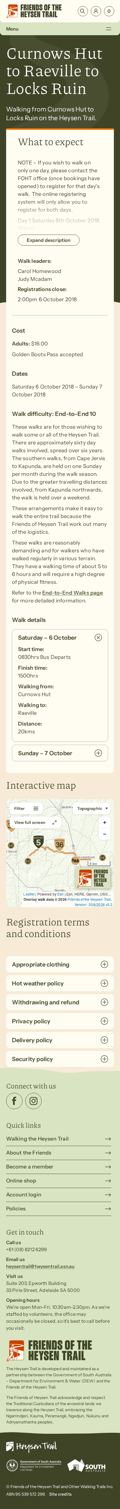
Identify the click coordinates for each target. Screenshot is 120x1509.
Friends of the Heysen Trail (89, 899)
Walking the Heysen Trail (37, 1139)
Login (96, 11)
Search (83, 11)
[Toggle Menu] (109, 29)
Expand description (49, 240)
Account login (23, 1194)
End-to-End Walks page (72, 593)
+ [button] (104, 822)
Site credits (60, 1494)
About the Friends (29, 1153)
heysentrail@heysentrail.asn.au (40, 1266)
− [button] (104, 834)
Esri (60, 893)
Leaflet (28, 893)
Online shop (21, 1181)
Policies (16, 1208)
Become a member (30, 1167)
